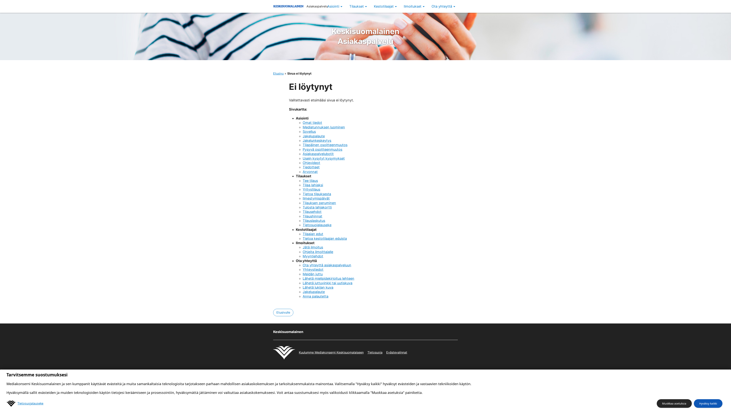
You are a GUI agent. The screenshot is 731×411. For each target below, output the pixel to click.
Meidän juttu (313, 274)
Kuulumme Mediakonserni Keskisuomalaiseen (331, 352)
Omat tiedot (312, 123)
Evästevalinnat (396, 352)
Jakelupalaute (314, 136)
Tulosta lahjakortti (317, 207)
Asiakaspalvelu (365, 36)
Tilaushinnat (312, 216)
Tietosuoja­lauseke (30, 403)
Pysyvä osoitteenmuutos (322, 149)
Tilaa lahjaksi (313, 185)
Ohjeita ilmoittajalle (318, 252)
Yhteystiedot (313, 270)
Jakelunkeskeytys (317, 141)
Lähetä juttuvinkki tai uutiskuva (327, 283)
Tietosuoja (374, 352)
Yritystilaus (311, 189)
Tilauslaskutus (314, 221)
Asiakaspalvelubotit (318, 154)
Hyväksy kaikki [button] (708, 403)
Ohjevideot (311, 163)
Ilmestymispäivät (316, 198)
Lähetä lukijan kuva (318, 287)
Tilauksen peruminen (319, 203)
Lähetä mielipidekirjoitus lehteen (328, 278)
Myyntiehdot (313, 256)
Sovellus (309, 132)
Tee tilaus (310, 181)
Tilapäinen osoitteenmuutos (325, 145)
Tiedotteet (311, 167)
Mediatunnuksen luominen (324, 127)
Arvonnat (310, 172)
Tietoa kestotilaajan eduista (325, 239)
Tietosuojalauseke (317, 225)
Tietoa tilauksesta (317, 194)
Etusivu (278, 73)
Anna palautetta (315, 296)
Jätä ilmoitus (313, 247)
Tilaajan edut (313, 234)
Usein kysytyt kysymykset (324, 158)
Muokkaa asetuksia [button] (674, 403)
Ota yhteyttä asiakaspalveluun (327, 265)
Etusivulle (283, 312)
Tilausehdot (312, 212)
